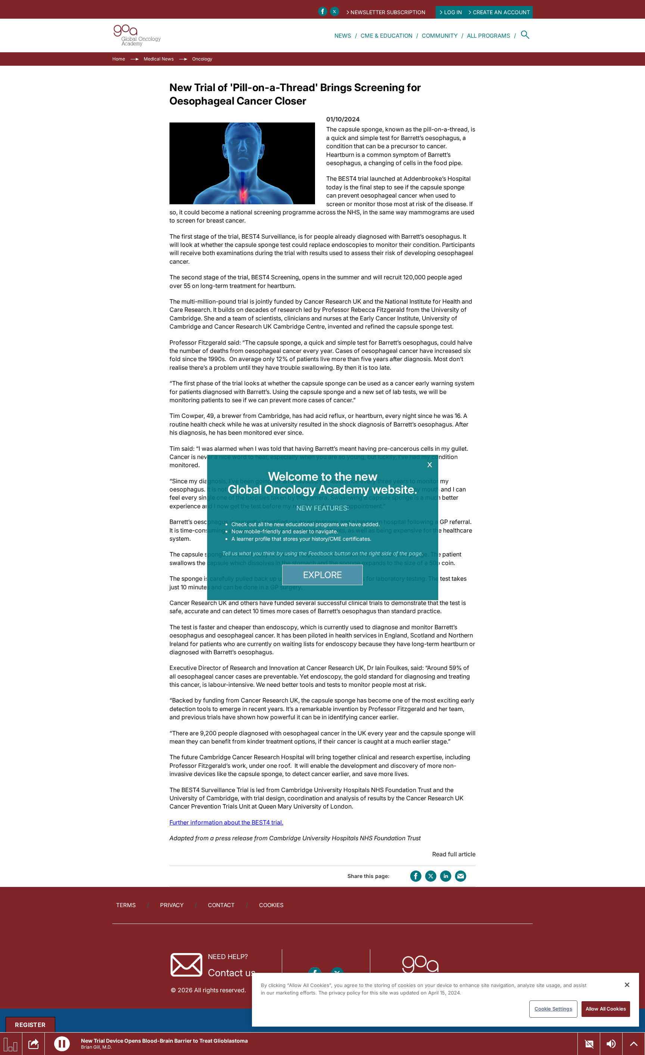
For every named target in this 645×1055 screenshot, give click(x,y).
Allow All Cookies (606, 1009)
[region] (445, 1000)
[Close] (627, 985)
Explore (322, 575)
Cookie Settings (553, 1009)
